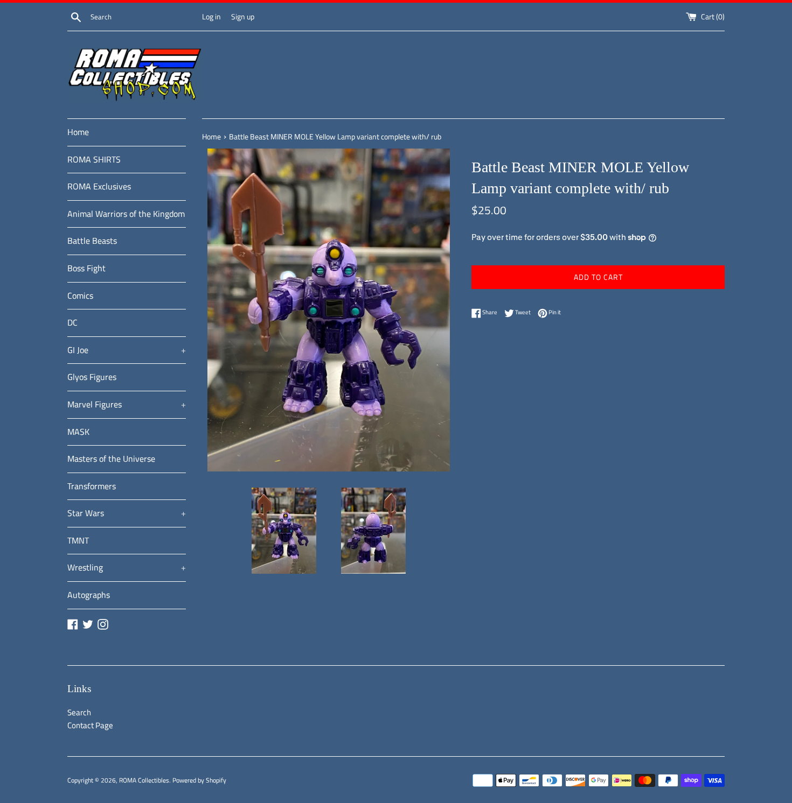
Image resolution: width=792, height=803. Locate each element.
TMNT (78, 540)
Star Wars (126, 512)
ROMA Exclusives (99, 186)
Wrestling (126, 567)
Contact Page (90, 725)
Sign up (242, 16)
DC (72, 322)
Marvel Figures (126, 404)
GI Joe (126, 349)
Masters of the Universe (111, 458)
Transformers (91, 486)
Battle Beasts (92, 240)
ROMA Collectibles (144, 780)
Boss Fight (86, 268)
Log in (211, 16)
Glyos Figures (91, 376)
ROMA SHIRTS (94, 159)
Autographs (88, 594)
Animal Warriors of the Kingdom (126, 213)
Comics (80, 295)
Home (78, 131)
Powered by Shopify (199, 780)
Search (79, 712)
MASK (78, 431)
